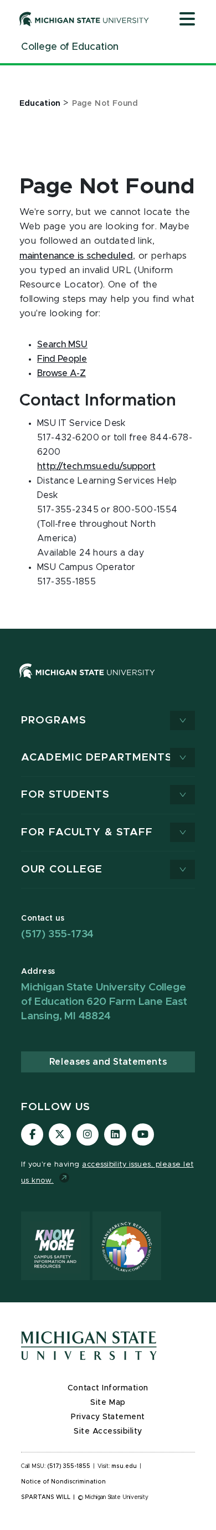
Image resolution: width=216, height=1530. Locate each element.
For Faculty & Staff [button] (87, 832)
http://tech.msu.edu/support (96, 466)
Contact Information (108, 1388)
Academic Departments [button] (97, 757)
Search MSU (62, 344)
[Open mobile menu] (187, 20)
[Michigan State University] (84, 18)
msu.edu (124, 1466)
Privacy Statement (108, 1417)
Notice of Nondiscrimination (63, 1482)
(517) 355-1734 (57, 934)
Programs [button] (53, 720)
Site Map (107, 1402)
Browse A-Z (61, 373)
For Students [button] (65, 794)
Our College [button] (61, 869)
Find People (62, 359)
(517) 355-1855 (69, 1466)
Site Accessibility (108, 1431)
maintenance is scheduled (76, 255)
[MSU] (108, 682)
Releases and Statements (108, 1061)
